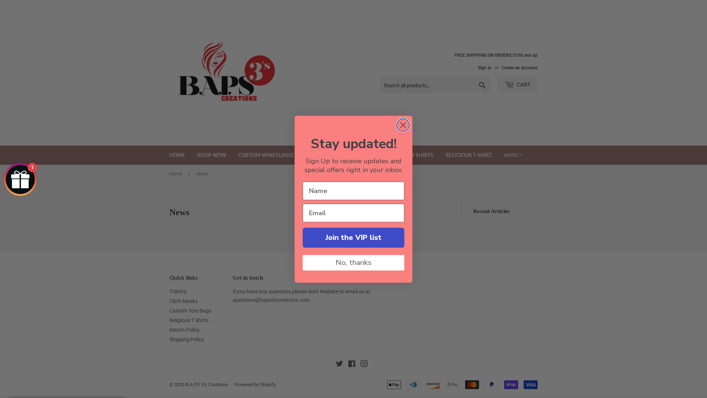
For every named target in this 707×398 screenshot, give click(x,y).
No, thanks (353, 263)
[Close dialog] (403, 125)
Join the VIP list (353, 237)
